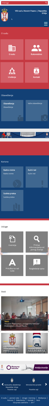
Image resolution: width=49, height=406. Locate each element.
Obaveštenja (8, 107)
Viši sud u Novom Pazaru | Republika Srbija (31, 12)
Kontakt (36, 77)
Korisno (10, 400)
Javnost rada (14, 398)
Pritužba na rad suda (12, 269)
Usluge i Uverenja (28, 398)
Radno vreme (8, 174)
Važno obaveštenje (35, 103)
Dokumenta (20, 400)
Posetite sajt (12, 389)
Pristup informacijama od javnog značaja (36, 247)
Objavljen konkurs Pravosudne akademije (20, 326)
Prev (3, 313)
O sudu (12, 54)
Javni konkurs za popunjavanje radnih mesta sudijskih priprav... (11, 347)
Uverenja (12, 245)
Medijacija (42, 398)
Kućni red (31, 174)
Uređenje (12, 77)
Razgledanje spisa (36, 268)
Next (45, 313)
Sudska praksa (8, 197)
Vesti (38, 400)
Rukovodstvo (36, 54)
